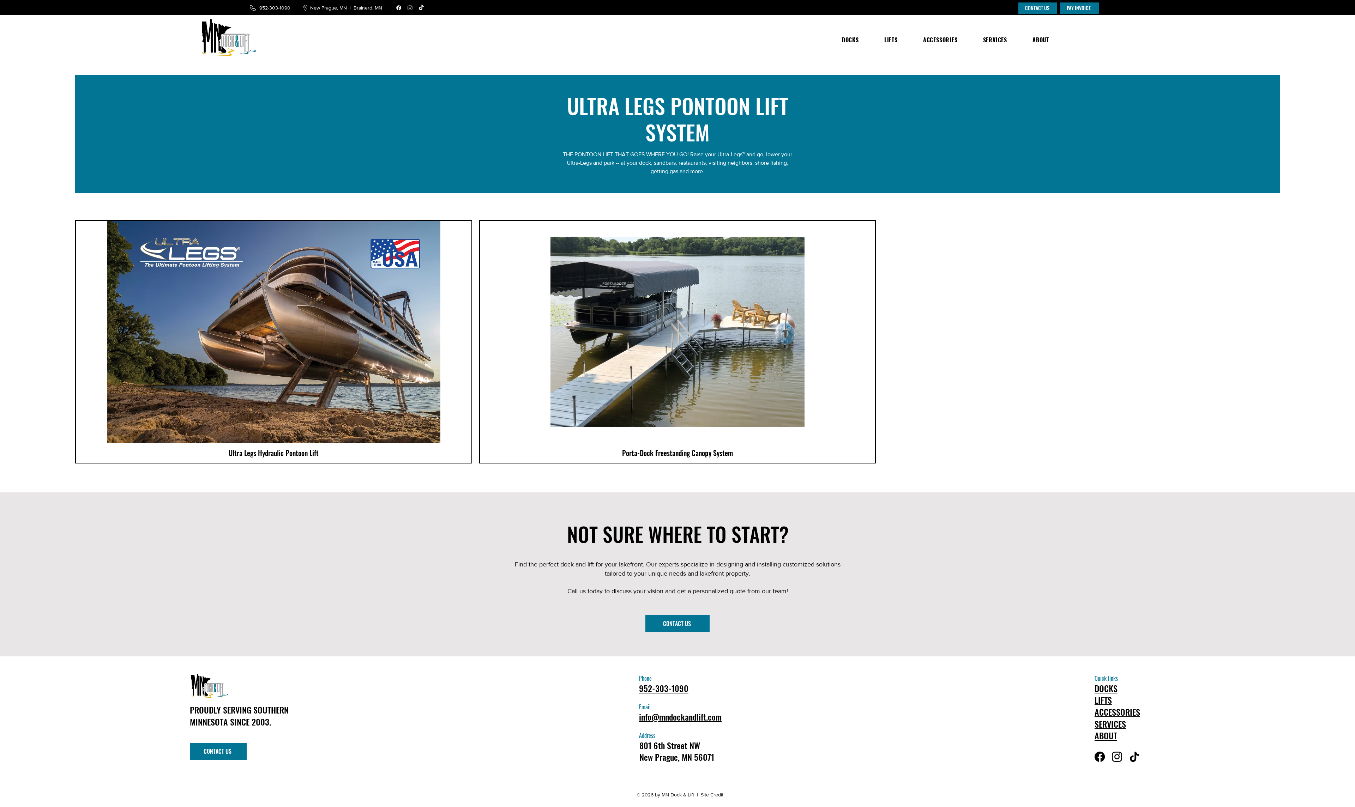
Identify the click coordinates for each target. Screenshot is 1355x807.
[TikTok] (421, 8)
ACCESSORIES (1117, 711)
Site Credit (712, 794)
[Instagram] (410, 8)
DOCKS (1106, 688)
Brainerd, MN (369, 8)
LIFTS (1103, 699)
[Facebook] (399, 8)
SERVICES (1110, 723)
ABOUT (1106, 735)
